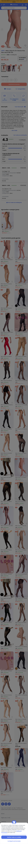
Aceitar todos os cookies (14, 837)
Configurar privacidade (14, 841)
